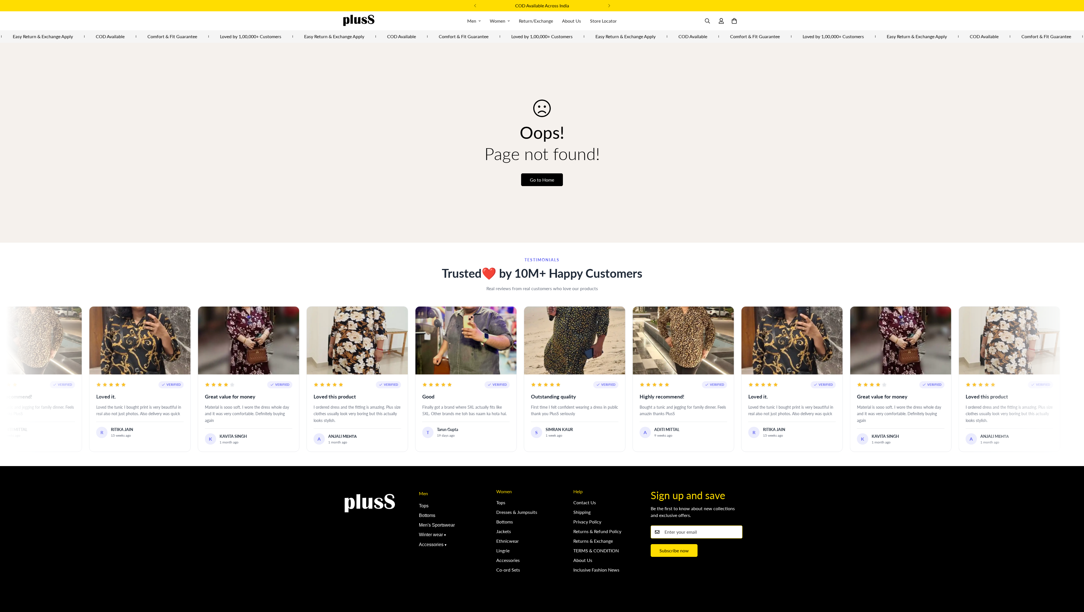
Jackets (503, 531)
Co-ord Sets (508, 569)
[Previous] (475, 5)
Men (471, 20)
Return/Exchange (536, 20)
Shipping (582, 512)
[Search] (707, 21)
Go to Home (542, 179)
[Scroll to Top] (1072, 581)
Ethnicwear (507, 541)
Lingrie (503, 550)
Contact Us (584, 502)
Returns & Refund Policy (597, 531)
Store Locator (603, 20)
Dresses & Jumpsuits (516, 512)
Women (497, 20)
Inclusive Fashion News (596, 569)
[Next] (609, 5)
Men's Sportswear (437, 525)
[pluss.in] (358, 20)
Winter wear (431, 534)
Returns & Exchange (593, 541)
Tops (424, 505)
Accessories (431, 544)
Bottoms (427, 515)
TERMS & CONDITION (596, 550)
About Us (571, 20)
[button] (734, 20)
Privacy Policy (587, 521)
